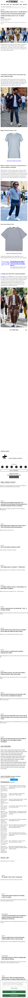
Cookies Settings (13, 988)
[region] (14, 989)
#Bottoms (20, 754)
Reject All (14, 991)
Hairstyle (25, 4)
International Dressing (19, 22)
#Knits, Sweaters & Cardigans (18, 759)
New (5, 4)
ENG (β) (21, 1)
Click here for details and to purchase (14, 253)
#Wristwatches (10, 757)
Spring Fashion (11, 22)
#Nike (7, 767)
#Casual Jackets (17, 767)
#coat (2, 757)
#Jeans (24, 756)
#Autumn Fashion (4, 751)
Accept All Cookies (14, 995)
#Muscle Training (4, 759)
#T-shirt (9, 753)
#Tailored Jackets (15, 756)
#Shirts (16, 754)
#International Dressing (12, 750)
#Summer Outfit (19, 753)
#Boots (8, 764)
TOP (2, 4)
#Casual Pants (4, 764)
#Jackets (12, 764)
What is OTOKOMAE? (14, 470)
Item (11, 4)
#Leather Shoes (4, 753)
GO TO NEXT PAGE (18, 330)
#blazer (2, 767)
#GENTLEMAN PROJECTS (21, 762)
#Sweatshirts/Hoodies (14, 765)
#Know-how (21, 757)
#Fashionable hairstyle (5, 765)
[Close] (25, 982)
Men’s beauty (16, 4)
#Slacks (2, 760)
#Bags (5, 760)
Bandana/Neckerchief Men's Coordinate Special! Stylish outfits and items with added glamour (17, 263)
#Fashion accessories (5, 762)
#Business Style (14, 760)
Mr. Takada (3, 276)
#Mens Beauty (16, 757)
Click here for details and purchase (14, 160)
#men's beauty (4, 768)
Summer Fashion (9, 6)
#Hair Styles (13, 753)
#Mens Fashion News (10, 754)
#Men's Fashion (4, 750)
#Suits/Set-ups (4, 756)
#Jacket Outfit (22, 765)
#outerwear (3, 754)
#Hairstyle (9, 756)
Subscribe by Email (14, 477)
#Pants (4, 757)
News (21, 4)
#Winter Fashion (18, 751)
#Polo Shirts (11, 767)
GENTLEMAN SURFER (6, 19)
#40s (5, 767)
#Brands (10, 759)
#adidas (23, 767)
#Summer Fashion (21, 750)
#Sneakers (24, 751)
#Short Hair (16, 764)
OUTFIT (4, 6)
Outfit (7, 4)
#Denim (20, 756)
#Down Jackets (22, 764)
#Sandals (9, 760)
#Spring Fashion (11, 751)
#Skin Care (12, 762)
